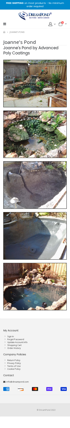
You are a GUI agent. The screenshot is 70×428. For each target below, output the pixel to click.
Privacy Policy (14, 363)
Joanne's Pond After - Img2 (35, 289)
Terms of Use (14, 366)
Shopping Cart (14, 345)
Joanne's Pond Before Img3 (35, 188)
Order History (14, 348)
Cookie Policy (14, 368)
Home (4, 32)
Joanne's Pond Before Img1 (35, 86)
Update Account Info (17, 342)
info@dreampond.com (17, 381)
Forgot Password (15, 339)
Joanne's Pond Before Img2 (35, 137)
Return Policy (13, 360)
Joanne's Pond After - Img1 (35, 238)
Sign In (10, 336)
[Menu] (4, 24)
